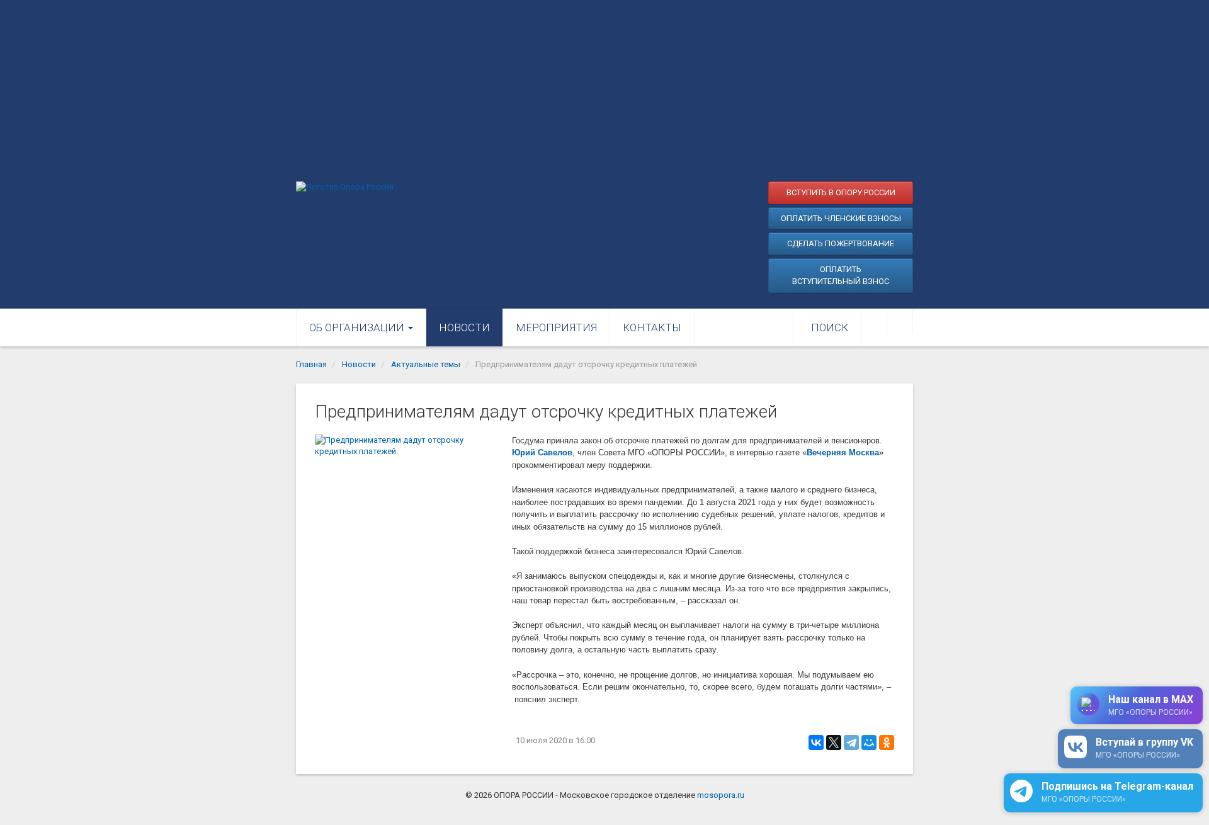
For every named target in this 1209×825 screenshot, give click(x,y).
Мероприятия (556, 327)
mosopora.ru (720, 795)
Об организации (358, 327)
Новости (464, 327)
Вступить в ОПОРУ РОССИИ (840, 192)
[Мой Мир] (869, 742)
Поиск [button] (829, 327)
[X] (833, 742)
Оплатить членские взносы (841, 218)
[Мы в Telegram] (899, 321)
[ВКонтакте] (816, 742)
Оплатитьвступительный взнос (840, 276)
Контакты (652, 327)
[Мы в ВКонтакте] (874, 321)
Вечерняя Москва (843, 452)
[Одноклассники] (886, 742)
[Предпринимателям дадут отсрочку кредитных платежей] (407, 496)
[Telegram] (851, 742)
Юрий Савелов (542, 452)
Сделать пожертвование (840, 243)
